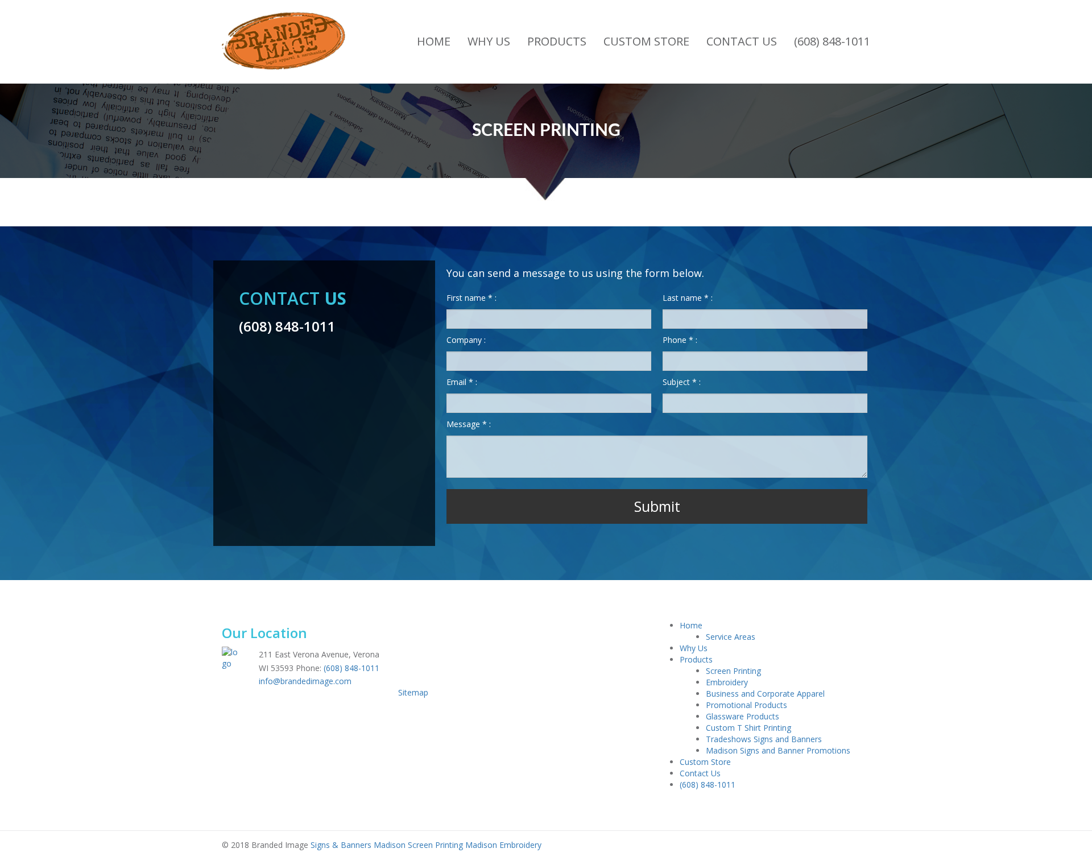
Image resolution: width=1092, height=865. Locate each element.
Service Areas (730, 636)
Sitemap (413, 692)
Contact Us (741, 41)
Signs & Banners (341, 844)
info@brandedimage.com (305, 681)
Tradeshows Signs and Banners (764, 739)
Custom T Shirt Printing (748, 727)
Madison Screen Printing (417, 844)
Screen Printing (733, 670)
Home (433, 41)
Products (556, 41)
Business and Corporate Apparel (765, 693)
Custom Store (646, 41)
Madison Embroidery (503, 844)
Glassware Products (742, 716)
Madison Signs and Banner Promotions (778, 750)
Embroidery (727, 682)
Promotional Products (746, 705)
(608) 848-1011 (832, 41)
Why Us (489, 41)
